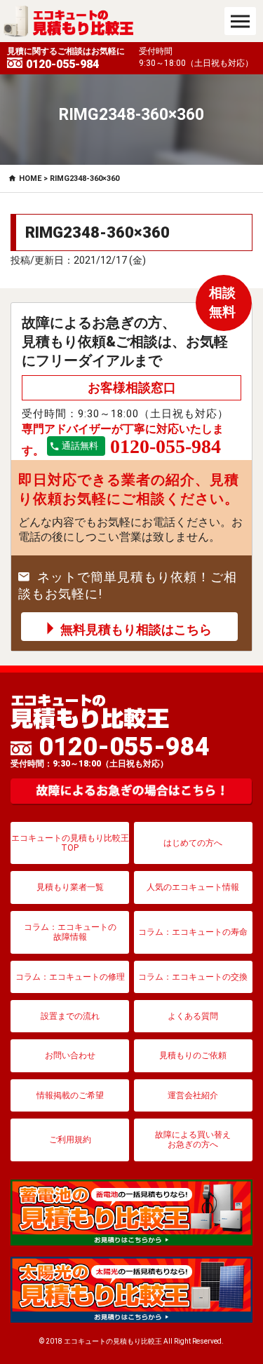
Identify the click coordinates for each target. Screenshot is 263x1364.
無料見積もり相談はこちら (136, 629)
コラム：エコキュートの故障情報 (70, 932)
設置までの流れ (70, 1016)
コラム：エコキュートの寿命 (193, 932)
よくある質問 (193, 1016)
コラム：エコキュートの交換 (193, 977)
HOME (30, 178)
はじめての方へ (192, 843)
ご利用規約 (70, 1139)
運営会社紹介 (193, 1095)
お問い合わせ (70, 1055)
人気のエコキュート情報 (193, 887)
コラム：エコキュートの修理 (70, 977)
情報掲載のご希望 (70, 1095)
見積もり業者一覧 (70, 887)
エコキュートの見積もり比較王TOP (70, 843)
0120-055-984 (110, 751)
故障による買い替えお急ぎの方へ (193, 1139)
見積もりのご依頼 (193, 1055)
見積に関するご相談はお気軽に (66, 58)
